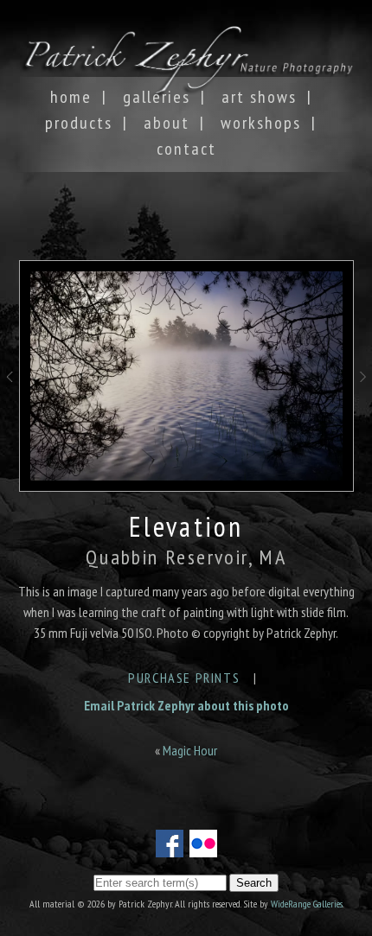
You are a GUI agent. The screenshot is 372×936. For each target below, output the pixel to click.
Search (254, 882)
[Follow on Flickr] (203, 847)
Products (78, 122)
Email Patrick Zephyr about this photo (186, 705)
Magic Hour (190, 750)
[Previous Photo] (9, 396)
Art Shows (259, 97)
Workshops (261, 122)
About (166, 122)
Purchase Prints (184, 677)
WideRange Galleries (307, 903)
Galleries (156, 97)
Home (71, 97)
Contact (186, 148)
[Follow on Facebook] (169, 847)
